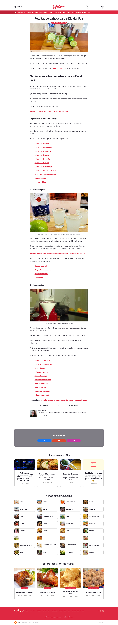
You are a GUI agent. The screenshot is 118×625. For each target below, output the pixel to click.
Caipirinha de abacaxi (43, 151)
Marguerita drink (41, 266)
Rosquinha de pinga (93, 592)
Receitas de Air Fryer (26, 545)
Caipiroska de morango (43, 364)
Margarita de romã (41, 273)
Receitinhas (57, 68)
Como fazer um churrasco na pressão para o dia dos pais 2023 (64, 400)
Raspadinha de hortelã (43, 360)
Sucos (44, 552)
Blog (27, 611)
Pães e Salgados (70, 538)
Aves (33, 12)
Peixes (90, 538)
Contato (32, 611)
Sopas (55, 12)
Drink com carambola (42, 391)
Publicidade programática (52, 617)
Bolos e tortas (22, 12)
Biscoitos (91, 502)
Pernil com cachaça (47, 592)
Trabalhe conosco (64, 611)
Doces (73, 12)
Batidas (45, 502)
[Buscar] (102, 7)
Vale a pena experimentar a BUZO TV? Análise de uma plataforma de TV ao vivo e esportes (25, 477)
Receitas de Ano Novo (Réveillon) (72, 545)
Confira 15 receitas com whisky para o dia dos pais (49, 111)
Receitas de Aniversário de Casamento (49, 545)
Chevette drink (40, 182)
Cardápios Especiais (61, 22)
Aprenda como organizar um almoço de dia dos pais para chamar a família (57, 253)
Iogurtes (22, 531)
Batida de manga (41, 376)
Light (89, 12)
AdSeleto (70, 617)
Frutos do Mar (70, 523)
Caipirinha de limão (42, 143)
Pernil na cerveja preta (24, 592)
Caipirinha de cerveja (42, 155)
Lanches (78, 12)
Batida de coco (40, 368)
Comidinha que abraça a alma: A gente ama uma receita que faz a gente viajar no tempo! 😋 (93, 477)
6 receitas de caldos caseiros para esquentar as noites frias (70, 477)
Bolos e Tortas (24, 509)
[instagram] (74, 440)
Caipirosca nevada (41, 372)
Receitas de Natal (94, 545)
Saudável (84, 12)
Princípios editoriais (78, 611)
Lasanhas (68, 531)
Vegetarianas (69, 552)
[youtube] (59, 440)
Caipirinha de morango (43, 147)
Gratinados (92, 523)
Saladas (50, 12)
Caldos (45, 509)
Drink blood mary (41, 387)
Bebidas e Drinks (70, 502)
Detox (67, 516)
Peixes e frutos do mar (41, 12)
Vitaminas (91, 552)
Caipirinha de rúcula (42, 159)
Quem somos (40, 611)
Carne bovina (69, 509)
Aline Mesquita (42, 410)
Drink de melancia (41, 383)
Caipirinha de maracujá (43, 166)
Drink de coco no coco (43, 379)
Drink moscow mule (42, 395)
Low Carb (91, 531)
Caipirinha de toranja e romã (45, 170)
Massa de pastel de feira (70, 592)
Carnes (29, 12)
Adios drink (39, 277)
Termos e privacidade (51, 611)
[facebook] (44, 440)
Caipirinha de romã (42, 163)
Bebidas (69, 12)
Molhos (45, 538)
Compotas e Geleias (48, 516)
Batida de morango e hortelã (45, 174)
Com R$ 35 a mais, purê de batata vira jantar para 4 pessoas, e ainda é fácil (47, 477)
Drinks (22, 523)
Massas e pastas (62, 12)
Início (53, 22)
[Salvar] (33, 570)
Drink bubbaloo (40, 178)
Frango (45, 523)
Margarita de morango (43, 270)
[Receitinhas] (59, 6)
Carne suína (92, 509)
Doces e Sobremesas (94, 516)
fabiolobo (101, 622)
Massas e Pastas (24, 538)
